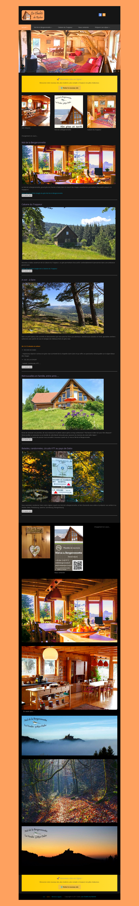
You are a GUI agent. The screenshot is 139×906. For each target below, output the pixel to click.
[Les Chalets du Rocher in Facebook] (100, 14)
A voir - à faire (28, 279)
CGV (44, 896)
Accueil (24, 27)
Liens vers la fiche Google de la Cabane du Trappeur (39, 269)
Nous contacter (83, 27)
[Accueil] (69, 15)
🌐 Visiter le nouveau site (69, 88)
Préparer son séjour (101, 27)
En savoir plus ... (28, 711)
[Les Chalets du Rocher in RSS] (104, 14)
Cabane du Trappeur (65, 27)
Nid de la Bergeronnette (42, 27)
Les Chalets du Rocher (88, 897)
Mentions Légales (57, 897)
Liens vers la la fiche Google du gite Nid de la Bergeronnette (42, 193)
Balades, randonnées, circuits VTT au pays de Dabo (47, 448)
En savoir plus (27, 195)
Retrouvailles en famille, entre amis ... (40, 375)
